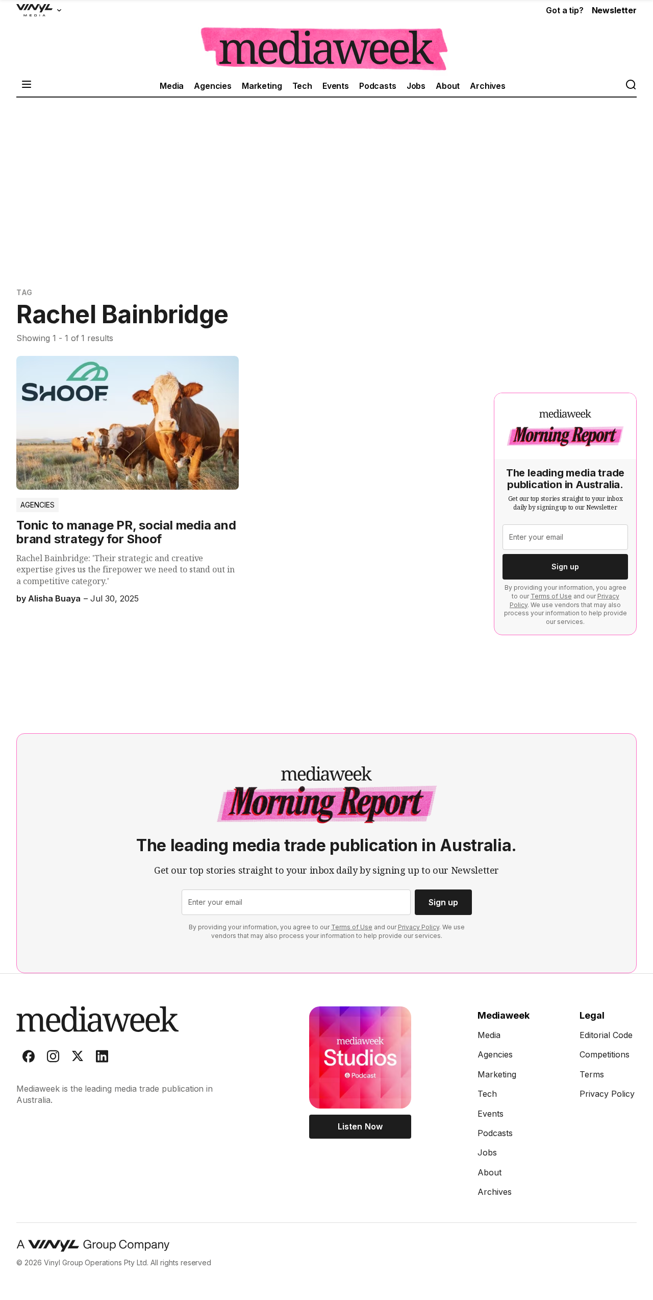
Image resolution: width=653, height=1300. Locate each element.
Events (335, 86)
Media (172, 86)
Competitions (605, 1054)
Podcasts (377, 86)
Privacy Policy (418, 927)
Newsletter (614, 10)
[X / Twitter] (77, 1058)
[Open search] (630, 85)
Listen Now (360, 1126)
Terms (592, 1074)
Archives (488, 86)
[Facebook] (28, 1058)
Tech (302, 86)
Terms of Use (551, 596)
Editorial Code (606, 1035)
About (448, 86)
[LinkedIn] (102, 1058)
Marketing (262, 86)
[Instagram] (53, 1058)
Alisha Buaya (54, 598)
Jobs (416, 86)
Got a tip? (564, 10)
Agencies (213, 86)
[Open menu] (26, 86)
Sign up (565, 566)
